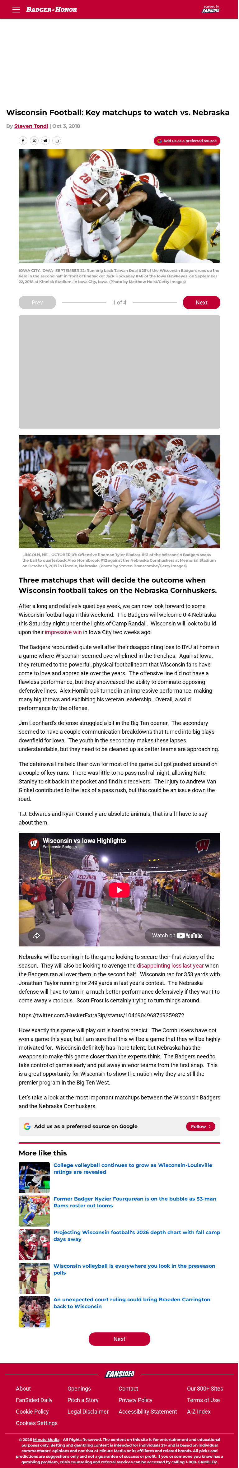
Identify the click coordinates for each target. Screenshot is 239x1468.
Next (202, 302)
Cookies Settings (37, 1423)
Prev (37, 302)
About (23, 1388)
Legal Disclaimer (88, 1411)
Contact (128, 1388)
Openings (79, 1388)
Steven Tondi (31, 126)
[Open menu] (16, 9)
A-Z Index (199, 1411)
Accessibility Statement (148, 1411)
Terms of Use (203, 1400)
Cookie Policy (32, 1411)
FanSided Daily (34, 1400)
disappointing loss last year (170, 965)
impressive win (63, 632)
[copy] (56, 140)
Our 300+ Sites (205, 1388)
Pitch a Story (83, 1400)
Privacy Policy (135, 1400)
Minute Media (46, 1439)
